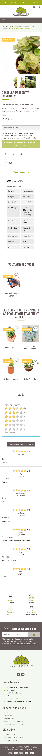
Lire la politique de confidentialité (24, 138)
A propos (7, 712)
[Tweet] (13, 154)
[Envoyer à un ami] (10, 163)
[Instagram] (22, 674)
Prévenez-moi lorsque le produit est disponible (21, 143)
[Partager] (5, 154)
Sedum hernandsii (11, 379)
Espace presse (9, 715)
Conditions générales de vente (15, 737)
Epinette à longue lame (11, 294)
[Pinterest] (21, 154)
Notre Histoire (9, 718)
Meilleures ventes (10, 740)
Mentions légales (10, 734)
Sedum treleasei (11, 347)
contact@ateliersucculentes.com (19, 701)
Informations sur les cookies (14, 724)
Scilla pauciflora (31, 379)
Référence (11, 181)
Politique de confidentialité (13, 721)
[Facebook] (18, 674)
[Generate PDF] (5, 163)
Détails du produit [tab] (21, 172)
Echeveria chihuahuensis (30, 347)
